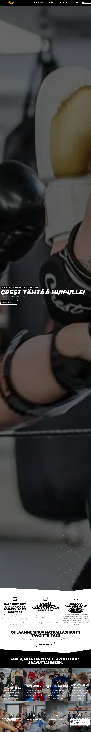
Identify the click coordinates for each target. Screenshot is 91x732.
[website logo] (11, 2)
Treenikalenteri (63, 3)
